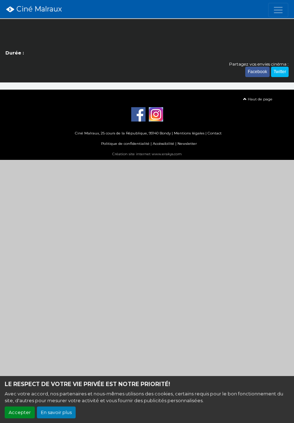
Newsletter (187, 143)
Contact (215, 133)
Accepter (20, 412)
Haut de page (259, 99)
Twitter (280, 71)
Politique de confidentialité (125, 143)
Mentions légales (189, 133)
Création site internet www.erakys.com (147, 154)
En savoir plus (56, 412)
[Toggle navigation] (278, 10)
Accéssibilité (163, 143)
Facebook (257, 71)
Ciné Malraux (38, 9)
